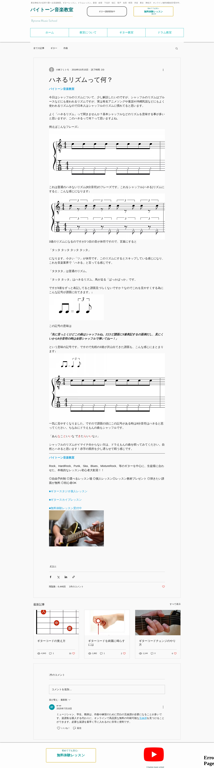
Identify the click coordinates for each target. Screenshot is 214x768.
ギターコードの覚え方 (51, 640)
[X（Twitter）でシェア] (58, 576)
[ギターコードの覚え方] (56, 622)
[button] (88, 32)
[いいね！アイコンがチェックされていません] (59, 728)
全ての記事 (38, 48)
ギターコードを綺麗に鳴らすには (106, 642)
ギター (54, 48)
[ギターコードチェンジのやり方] (157, 622)
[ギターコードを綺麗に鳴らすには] (107, 622)
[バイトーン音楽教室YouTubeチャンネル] (154, 754)
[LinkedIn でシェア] (65, 576)
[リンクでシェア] (73, 576)
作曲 (65, 48)
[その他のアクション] (163, 70)
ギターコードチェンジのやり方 (157, 642)
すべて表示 (175, 604)
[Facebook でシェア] (50, 576)
